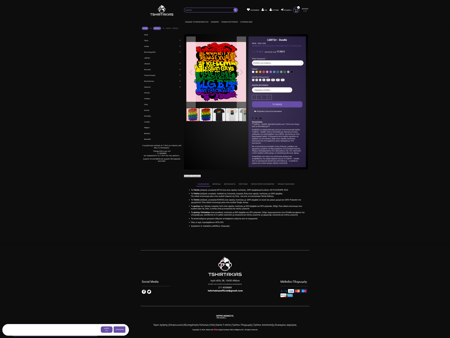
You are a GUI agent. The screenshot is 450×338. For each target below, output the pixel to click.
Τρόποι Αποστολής (263, 324)
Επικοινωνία (176, 324)
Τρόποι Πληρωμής (242, 324)
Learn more (82, 330)
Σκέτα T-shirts (223, 324)
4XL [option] (278, 80)
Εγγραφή (275, 10)
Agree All (106, 329)
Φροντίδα (216, 184)
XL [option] (264, 80)
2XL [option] (268, 80)
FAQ (265, 10)
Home (145, 28)
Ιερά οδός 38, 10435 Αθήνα (225, 280)
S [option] (253, 80)
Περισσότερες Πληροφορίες (262, 184)
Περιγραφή (243, 184)
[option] (253, 72)
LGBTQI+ (157, 28)
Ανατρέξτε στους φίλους (192, 176)
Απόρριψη (120, 329)
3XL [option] (273, 80)
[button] (191, 72)
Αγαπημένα (254, 10)
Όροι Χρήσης (161, 324)
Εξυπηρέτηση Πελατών (196, 324)
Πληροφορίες (203, 184)
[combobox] (211, 10)
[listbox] (278, 63)
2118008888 (161, 153)
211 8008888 (225, 287)
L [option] (260, 80)
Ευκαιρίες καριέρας (286, 324)
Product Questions (286, 184)
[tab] (203, 184)
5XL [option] (282, 80)
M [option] (256, 80)
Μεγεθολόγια (229, 184)
